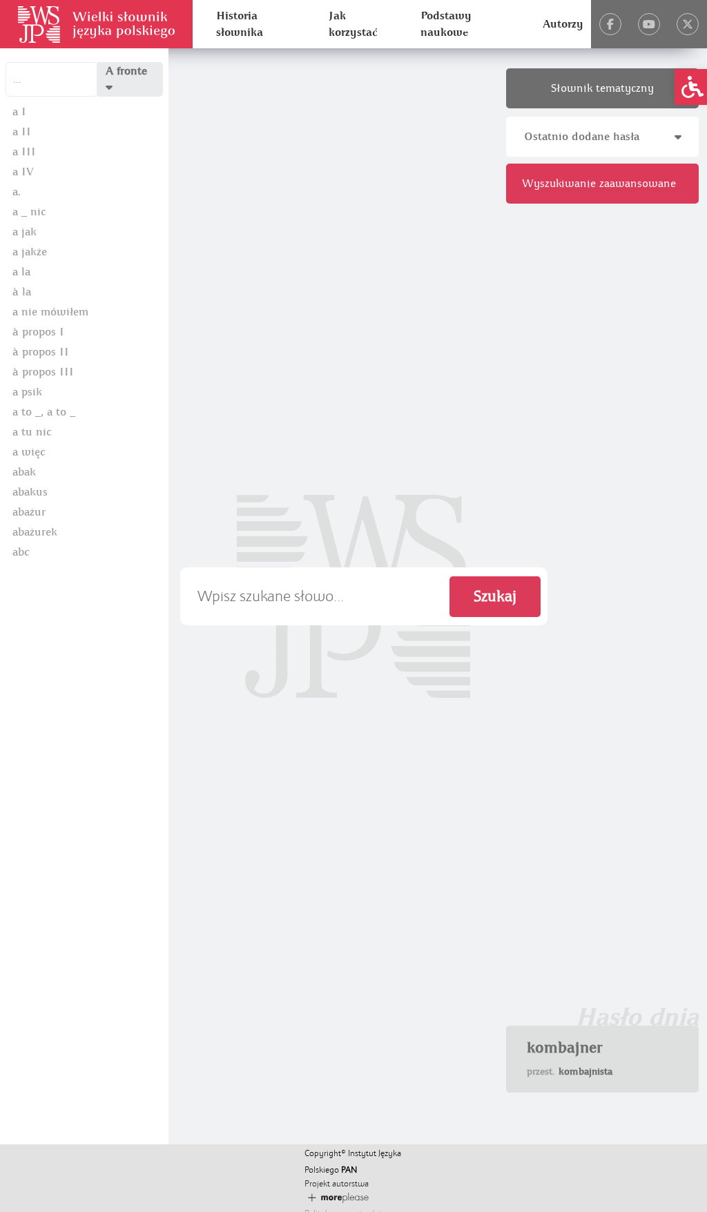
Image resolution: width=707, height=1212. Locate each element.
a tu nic (31, 432)
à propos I (38, 332)
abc (20, 552)
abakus (30, 492)
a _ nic (29, 212)
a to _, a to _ (43, 412)
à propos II (40, 352)
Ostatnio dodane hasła (581, 137)
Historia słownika (239, 24)
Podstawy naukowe (446, 24)
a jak (24, 232)
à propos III (43, 372)
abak (24, 472)
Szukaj (495, 596)
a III (24, 152)
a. (16, 192)
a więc (28, 452)
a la (21, 272)
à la (21, 292)
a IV (23, 172)
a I (19, 112)
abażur (29, 512)
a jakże (29, 252)
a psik (27, 392)
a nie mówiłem (50, 312)
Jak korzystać (353, 24)
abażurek (34, 532)
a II (21, 132)
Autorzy (563, 24)
